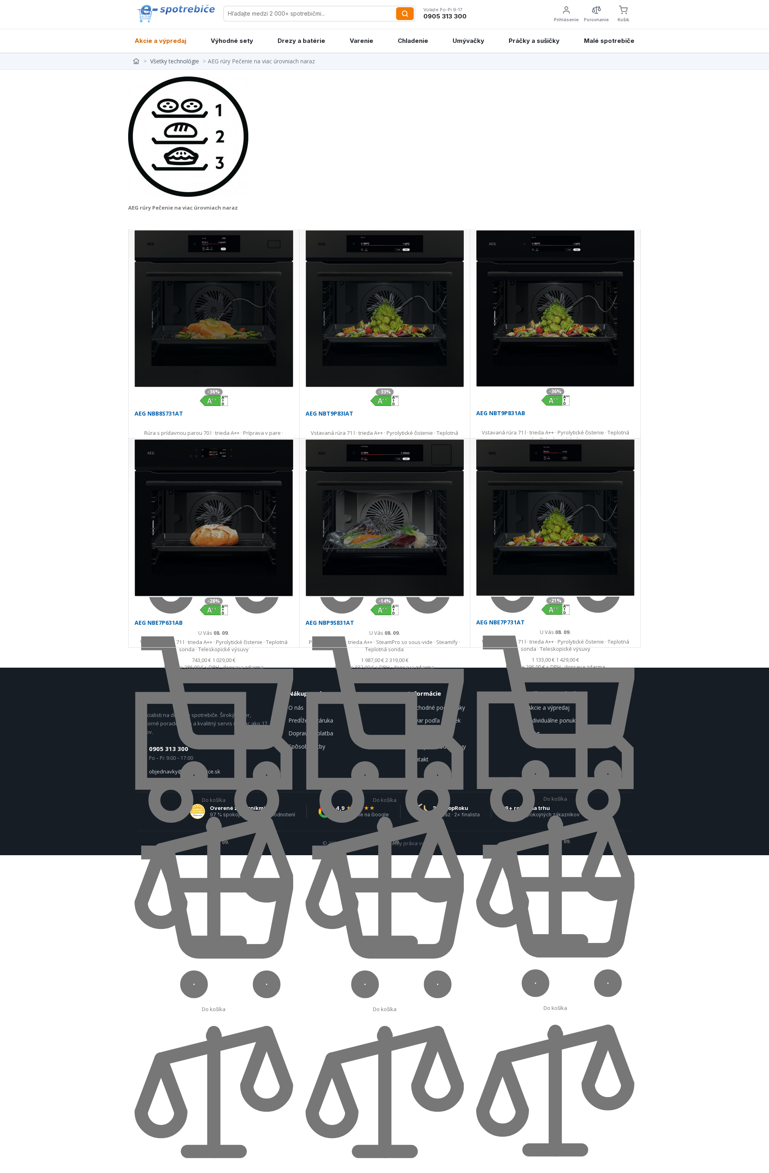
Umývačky (468, 40)
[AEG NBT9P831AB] (555, 308)
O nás (296, 707)
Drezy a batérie (301, 40)
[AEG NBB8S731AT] (214, 308)
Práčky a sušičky (534, 40)
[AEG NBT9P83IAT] (385, 308)
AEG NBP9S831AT (330, 622)
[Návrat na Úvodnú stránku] (137, 61)
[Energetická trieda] (214, 400)
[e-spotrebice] (175, 13)
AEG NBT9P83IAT (329, 413)
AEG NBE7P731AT (500, 622)
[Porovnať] (214, 1169)
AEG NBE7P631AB (159, 622)
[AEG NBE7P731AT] (555, 517)
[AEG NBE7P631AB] (214, 517)
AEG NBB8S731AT (159, 413)
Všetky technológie (174, 61)
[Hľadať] (405, 13)
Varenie (361, 40)
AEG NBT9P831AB (500, 413)
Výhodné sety (232, 40)
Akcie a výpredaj (160, 40)
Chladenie (413, 40)
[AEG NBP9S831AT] (385, 517)
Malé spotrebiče (609, 40)
